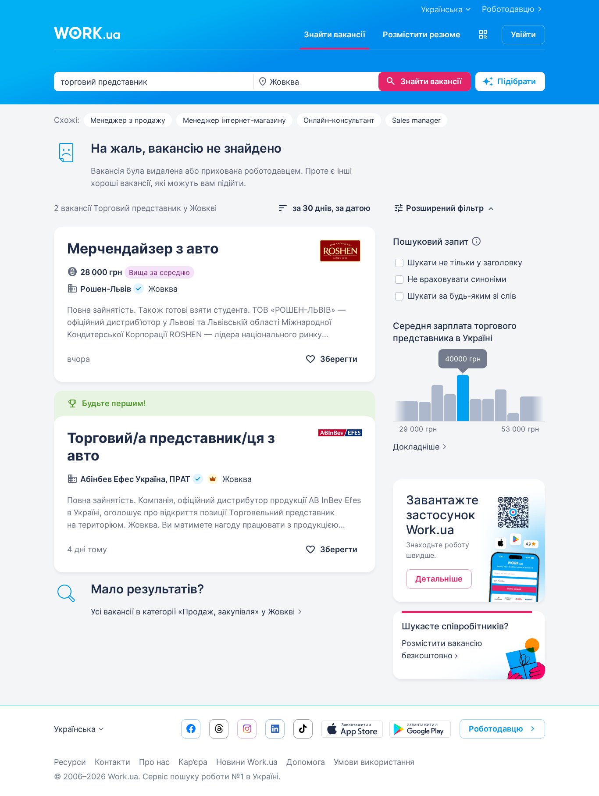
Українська (75, 729)
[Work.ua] (87, 33)
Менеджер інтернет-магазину (234, 120)
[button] (483, 35)
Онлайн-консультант (338, 120)
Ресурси (70, 762)
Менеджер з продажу (127, 120)
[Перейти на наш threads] (218, 729)
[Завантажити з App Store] (352, 729)
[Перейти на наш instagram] (247, 729)
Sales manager (416, 120)
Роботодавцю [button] (496, 728)
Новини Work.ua (247, 762)
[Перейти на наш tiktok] (303, 729)
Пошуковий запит (431, 241)
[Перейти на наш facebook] (190, 729)
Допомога (305, 762)
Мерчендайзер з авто (143, 248)
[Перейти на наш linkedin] (275, 729)
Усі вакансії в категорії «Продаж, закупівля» (193, 611)
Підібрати (516, 81)
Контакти (112, 762)
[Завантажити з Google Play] (420, 729)
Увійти (523, 34)
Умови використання (374, 762)
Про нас (154, 762)
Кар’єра (192, 762)
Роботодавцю (508, 9)
